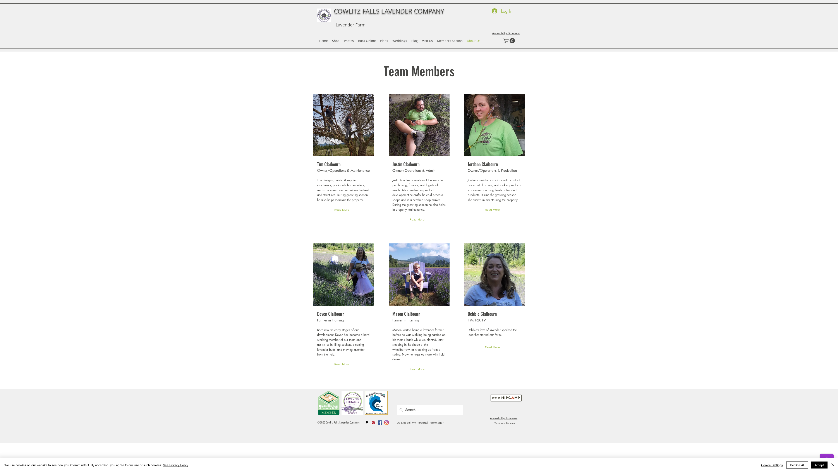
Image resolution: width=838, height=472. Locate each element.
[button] (509, 40)
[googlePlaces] (367, 422)
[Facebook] (380, 422)
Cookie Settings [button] (772, 465)
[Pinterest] (373, 422)
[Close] (832, 465)
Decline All (797, 465)
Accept (819, 465)
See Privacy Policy (175, 465)
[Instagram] (386, 422)
